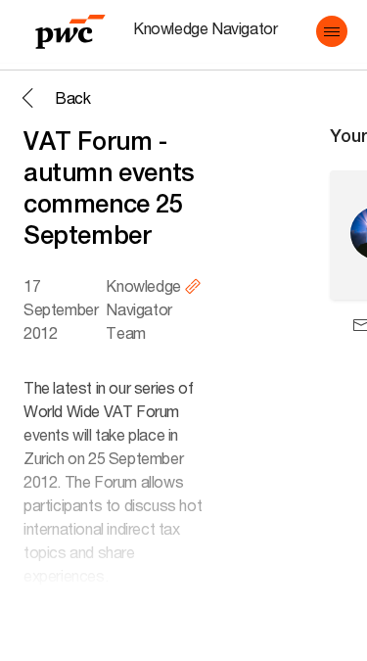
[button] (331, 31)
